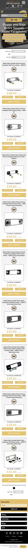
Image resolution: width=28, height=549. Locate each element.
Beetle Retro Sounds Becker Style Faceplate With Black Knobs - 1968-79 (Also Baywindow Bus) (14, 442)
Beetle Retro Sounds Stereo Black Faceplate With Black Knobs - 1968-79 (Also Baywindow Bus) (14, 302)
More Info (21, 97)
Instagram (17, 533)
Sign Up (14, 509)
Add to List (7, 97)
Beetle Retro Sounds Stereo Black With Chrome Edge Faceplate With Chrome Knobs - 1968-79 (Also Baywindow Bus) (14, 349)
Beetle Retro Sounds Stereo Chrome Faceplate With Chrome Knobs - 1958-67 (14, 110)
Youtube (21, 533)
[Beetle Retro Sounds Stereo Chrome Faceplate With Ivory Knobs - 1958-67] (14, 80)
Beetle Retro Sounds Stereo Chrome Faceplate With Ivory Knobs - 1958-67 (14, 64)
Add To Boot (14, 102)
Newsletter (5, 502)
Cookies (20, 536)
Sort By (8, 57)
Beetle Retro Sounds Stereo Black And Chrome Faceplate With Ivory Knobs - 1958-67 (14, 156)
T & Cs (7, 536)
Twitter (10, 533)
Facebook (7, 533)
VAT (21, 7)
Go (25, 15)
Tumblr (14, 533)
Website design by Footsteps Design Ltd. (14, 541)
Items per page (7, 53)
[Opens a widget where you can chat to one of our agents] (23, 546)
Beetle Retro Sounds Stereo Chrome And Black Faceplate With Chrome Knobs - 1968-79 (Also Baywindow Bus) (14, 254)
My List (18, 7)
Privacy (14, 536)
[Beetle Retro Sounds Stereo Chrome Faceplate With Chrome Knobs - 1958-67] (14, 127)
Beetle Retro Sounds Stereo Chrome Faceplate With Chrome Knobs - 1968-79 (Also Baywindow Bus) (14, 203)
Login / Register (13, 7)
